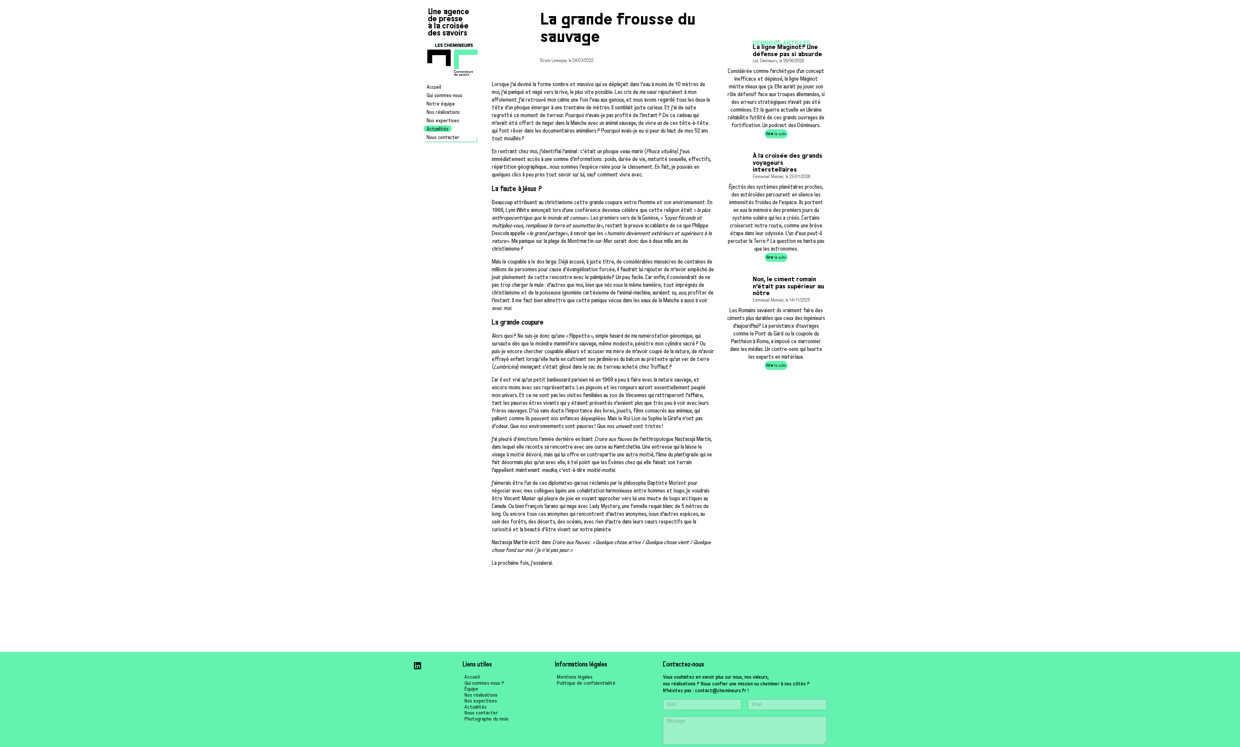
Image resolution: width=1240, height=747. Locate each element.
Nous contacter (443, 137)
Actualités (438, 129)
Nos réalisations (443, 112)
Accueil (434, 87)
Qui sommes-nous (444, 95)
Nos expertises (443, 121)
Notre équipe (441, 104)
